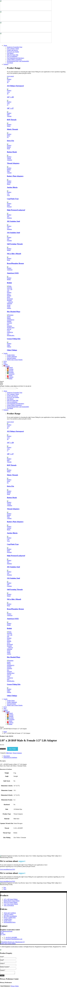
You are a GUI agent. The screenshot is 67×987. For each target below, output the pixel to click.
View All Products (9, 905)
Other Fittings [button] (12, 350)
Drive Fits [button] (10, 141)
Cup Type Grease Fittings (11, 904)
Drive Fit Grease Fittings (10, 902)
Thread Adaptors (17, 753)
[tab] (35, 756)
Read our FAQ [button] (11, 869)
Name (2, 956)
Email (2, 960)
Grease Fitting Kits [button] (13, 339)
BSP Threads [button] (11, 120)
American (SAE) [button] (13, 273)
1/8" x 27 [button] (10, 108)
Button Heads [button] (12, 152)
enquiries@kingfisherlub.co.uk (13, 939)
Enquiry (2, 970)
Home (5, 731)
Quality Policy (8, 920)
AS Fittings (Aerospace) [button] (15, 86)
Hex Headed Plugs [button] (13, 311)
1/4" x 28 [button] (10, 97)
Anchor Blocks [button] (12, 187)
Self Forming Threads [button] (15, 244)
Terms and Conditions (10, 913)
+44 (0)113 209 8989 (11, 937)
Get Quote (3, 749)
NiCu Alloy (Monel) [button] (14, 254)
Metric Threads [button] (12, 129)
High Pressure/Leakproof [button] (16, 210)
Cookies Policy (8, 919)
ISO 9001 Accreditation (10, 916)
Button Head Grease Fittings (11, 900)
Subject (2, 963)
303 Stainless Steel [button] (13, 221)
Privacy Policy (15, 986)
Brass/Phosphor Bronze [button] (15, 263)
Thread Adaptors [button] (13, 163)
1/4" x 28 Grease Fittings (11, 899)
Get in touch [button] (10, 76)
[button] (9, 82)
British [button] (9, 283)
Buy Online (12, 749)
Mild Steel (9, 753)
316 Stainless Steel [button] (13, 232)
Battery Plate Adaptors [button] (15, 176)
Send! (2, 975)
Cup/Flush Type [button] (13, 199)
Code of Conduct (8, 914)
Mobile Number (5, 967)
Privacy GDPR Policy (10, 917)
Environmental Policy (10, 922)
